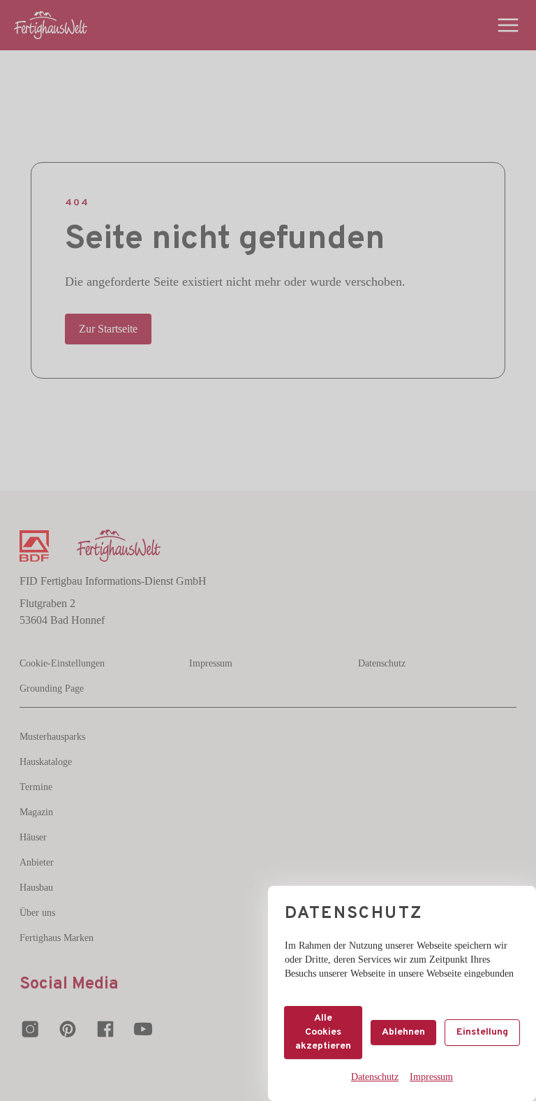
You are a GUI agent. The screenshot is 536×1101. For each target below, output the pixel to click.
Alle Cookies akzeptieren (323, 1032)
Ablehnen (403, 1032)
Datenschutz (375, 1077)
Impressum (431, 1077)
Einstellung (482, 1032)
